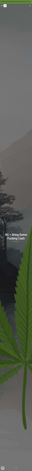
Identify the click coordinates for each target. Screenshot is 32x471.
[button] (2, 6)
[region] (16, 2)
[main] (16, 237)
